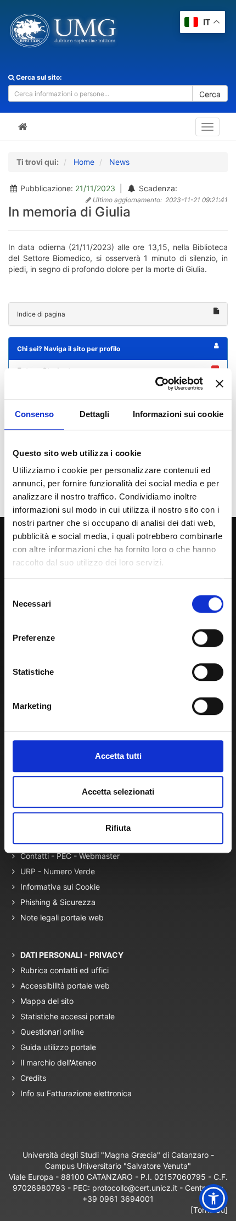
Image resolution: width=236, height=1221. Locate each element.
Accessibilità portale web (65, 985)
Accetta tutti (118, 756)
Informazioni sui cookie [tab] (178, 414)
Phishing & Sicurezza (57, 902)
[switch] (207, 638)
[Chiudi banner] (219, 383)
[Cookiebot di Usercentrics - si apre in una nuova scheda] (155, 383)
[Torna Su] (209, 1209)
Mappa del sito (47, 1001)
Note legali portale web (62, 917)
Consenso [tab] (34, 414)
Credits (33, 1078)
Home (84, 161)
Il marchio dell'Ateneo (58, 1062)
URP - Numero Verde (57, 871)
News (119, 161)
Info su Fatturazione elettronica (76, 1093)
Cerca (210, 94)
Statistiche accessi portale (67, 1016)
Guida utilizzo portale (58, 1047)
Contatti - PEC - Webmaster (70, 856)
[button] (213, 1198)
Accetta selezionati (118, 791)
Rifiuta (118, 828)
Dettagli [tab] (95, 414)
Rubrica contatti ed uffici (64, 970)
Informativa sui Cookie (60, 886)
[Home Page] (22, 127)
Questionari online (52, 1031)
